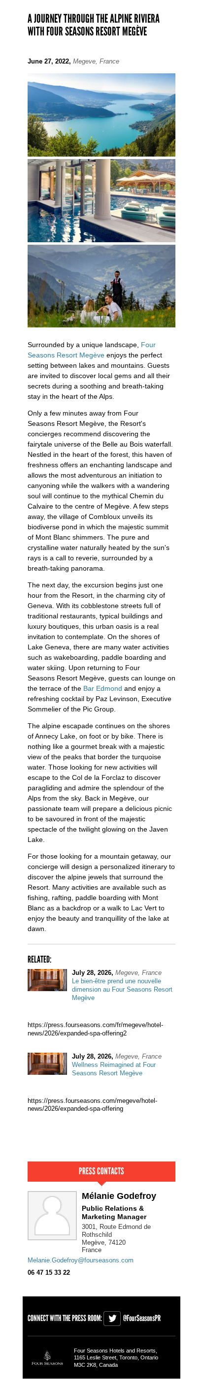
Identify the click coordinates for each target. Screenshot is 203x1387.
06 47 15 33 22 (49, 1272)
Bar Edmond (102, 688)
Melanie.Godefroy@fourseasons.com (81, 1260)
